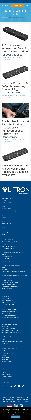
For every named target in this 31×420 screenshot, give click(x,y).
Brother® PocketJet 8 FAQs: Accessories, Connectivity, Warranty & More (15, 88)
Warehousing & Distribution (9, 324)
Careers (4, 368)
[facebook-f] (3, 386)
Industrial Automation (8, 298)
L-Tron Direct (5, 232)
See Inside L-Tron (6, 230)
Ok (15, 417)
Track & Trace (5, 326)
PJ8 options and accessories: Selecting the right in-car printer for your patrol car (15, 50)
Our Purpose (5, 351)
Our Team (4, 355)
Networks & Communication (9, 311)
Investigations (5, 244)
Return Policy (6, 401)
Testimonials (5, 366)
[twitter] (15, 386)
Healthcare (5, 269)
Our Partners (5, 357)
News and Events (6, 361)
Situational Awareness (8, 248)
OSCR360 (4, 254)
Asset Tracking (6, 278)
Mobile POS (5, 343)
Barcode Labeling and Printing (10, 282)
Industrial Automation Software (10, 317)
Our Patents (5, 359)
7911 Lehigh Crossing (7, 198)
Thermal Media (6, 261)
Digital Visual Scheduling (8, 305)
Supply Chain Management (9, 307)
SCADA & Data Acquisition (9, 315)
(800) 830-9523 (6, 208)
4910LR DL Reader (7, 256)
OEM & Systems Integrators (9, 302)
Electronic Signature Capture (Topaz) (12, 341)
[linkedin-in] (11, 386)
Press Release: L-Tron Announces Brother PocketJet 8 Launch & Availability (15, 170)
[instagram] (7, 386)
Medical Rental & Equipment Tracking (12, 332)
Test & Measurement (7, 300)
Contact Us (5, 234)
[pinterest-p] (23, 386)
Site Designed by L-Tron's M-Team (19, 401)
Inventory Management (8, 328)
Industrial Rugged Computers (10, 309)
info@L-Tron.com (6, 223)
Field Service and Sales (8, 284)
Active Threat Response (8, 246)
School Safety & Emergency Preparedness (13, 271)
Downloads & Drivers (7, 374)
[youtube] (19, 386)
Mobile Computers (7, 288)
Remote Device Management (10, 286)
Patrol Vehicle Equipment (9, 259)
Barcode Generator (7, 376)
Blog (3, 57)
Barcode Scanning (7, 280)
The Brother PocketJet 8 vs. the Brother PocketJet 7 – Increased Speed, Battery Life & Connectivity (15, 129)
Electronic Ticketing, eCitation (10, 242)
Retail (3, 339)
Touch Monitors (6, 291)
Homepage (5, 17)
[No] (29, 413)
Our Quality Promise (7, 353)
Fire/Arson (4, 267)
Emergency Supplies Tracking (10, 330)
